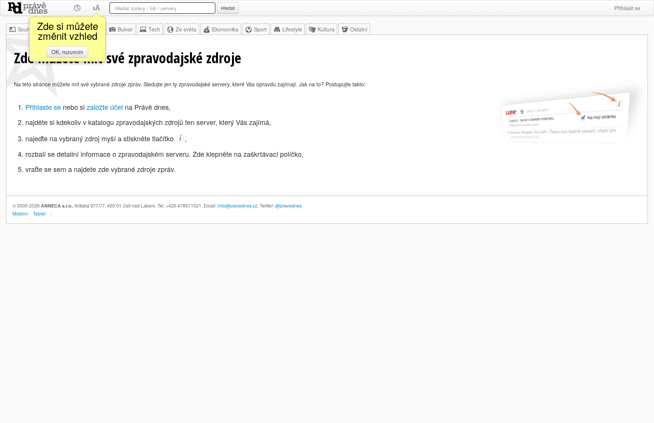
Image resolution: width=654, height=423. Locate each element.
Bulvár (125, 29)
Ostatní (358, 29)
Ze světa (186, 29)
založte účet (105, 107)
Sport (260, 29)
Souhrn (26, 29)
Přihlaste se (43, 107)
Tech (154, 29)
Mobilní (20, 213)
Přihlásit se (627, 8)
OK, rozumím (67, 52)
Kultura (326, 29)
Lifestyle (292, 29)
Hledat (228, 8)
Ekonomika (225, 29)
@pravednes (288, 205)
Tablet (39, 213)
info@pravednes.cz (237, 205)
